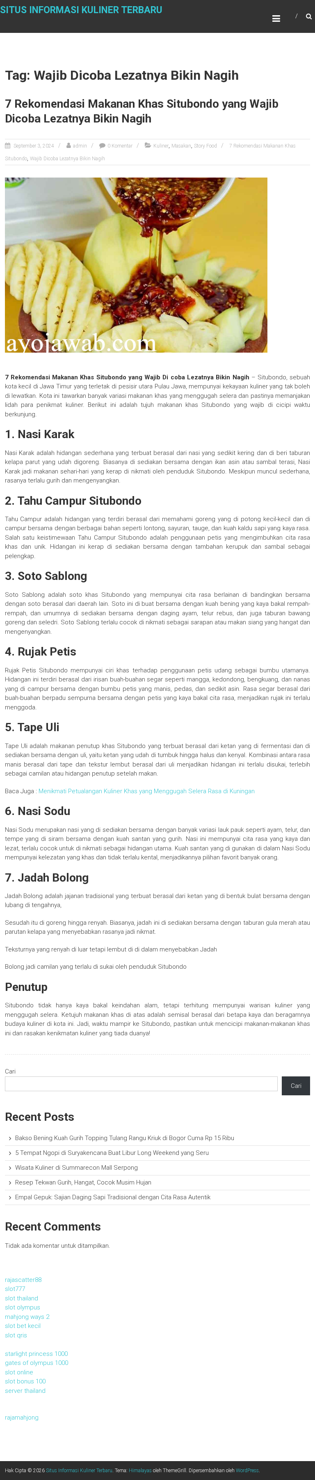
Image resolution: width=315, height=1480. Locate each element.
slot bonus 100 (25, 1381)
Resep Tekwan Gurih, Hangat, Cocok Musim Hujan (83, 1182)
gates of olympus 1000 (36, 1363)
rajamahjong (22, 1417)
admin (80, 146)
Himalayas (140, 1470)
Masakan (181, 146)
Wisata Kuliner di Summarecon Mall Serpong (76, 1167)
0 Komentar (119, 146)
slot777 (15, 1289)
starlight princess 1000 (36, 1354)
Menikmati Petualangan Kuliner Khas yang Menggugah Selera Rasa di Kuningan (147, 791)
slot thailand (21, 1298)
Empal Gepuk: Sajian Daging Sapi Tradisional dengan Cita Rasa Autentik (112, 1197)
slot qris (16, 1335)
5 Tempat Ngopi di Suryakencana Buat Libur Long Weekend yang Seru (112, 1153)
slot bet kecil (23, 1326)
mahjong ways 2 (27, 1317)
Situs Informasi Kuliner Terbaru (81, 10)
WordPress (247, 1470)
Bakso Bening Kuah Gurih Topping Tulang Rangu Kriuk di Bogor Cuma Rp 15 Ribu (124, 1138)
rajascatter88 (23, 1280)
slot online (19, 1372)
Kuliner (161, 146)
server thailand (25, 1391)
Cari (10, 1071)
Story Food (205, 146)
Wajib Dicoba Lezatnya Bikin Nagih (67, 159)
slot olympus (22, 1307)
